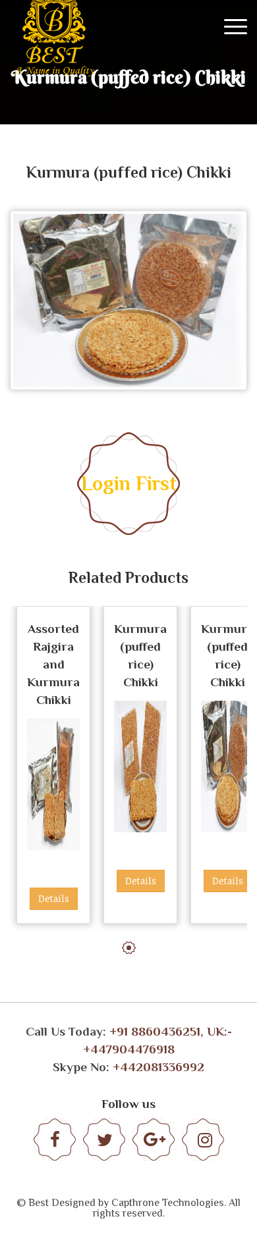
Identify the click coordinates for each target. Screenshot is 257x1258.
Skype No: (128, 1067)
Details (53, 898)
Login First (129, 483)
